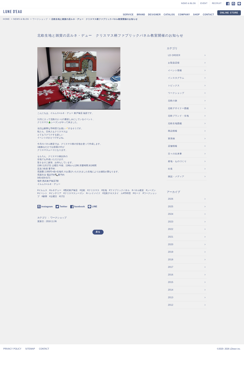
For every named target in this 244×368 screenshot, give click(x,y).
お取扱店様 (174, 62)
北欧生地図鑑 (175, 123)
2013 (170, 297)
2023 (170, 221)
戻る (98, 232)
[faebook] (226, 3)
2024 (170, 214)
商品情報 (172, 131)
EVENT (203, 3)
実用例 (171, 138)
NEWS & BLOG (188, 3)
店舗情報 (172, 146)
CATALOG (169, 14)
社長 (170, 169)
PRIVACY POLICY (12, 349)
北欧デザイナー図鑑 (178, 108)
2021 (170, 237)
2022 (170, 229)
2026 (170, 199)
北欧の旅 (172, 100)
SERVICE (128, 14)
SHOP (196, 14)
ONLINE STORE (229, 12)
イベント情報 (175, 70)
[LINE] (239, 3)
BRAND (141, 14)
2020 (170, 244)
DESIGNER (154, 14)
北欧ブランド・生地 (178, 116)
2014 (170, 290)
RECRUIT (217, 3)
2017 (170, 267)
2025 (170, 206)
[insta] (233, 3)
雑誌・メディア (176, 176)
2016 (170, 274)
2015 (170, 282)
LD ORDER (174, 55)
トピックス (174, 85)
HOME (6, 19)
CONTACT (208, 14)
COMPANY (184, 14)
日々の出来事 (175, 153)
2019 (170, 252)
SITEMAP (30, 349)
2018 (170, 259)
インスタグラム (176, 78)
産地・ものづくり (177, 161)
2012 (170, 305)
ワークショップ (40, 19)
